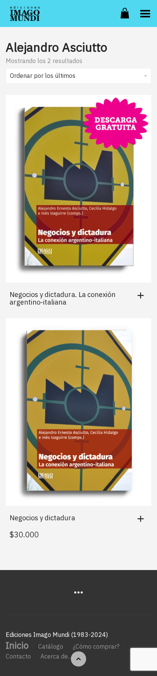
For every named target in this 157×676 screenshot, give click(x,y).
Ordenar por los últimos (42, 75)
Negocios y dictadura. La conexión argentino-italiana (62, 298)
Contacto (18, 656)
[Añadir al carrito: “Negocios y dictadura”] (142, 518)
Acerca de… (56, 656)
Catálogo (50, 646)
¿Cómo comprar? (96, 646)
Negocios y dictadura (42, 517)
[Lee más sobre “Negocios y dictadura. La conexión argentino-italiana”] (142, 295)
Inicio (17, 645)
